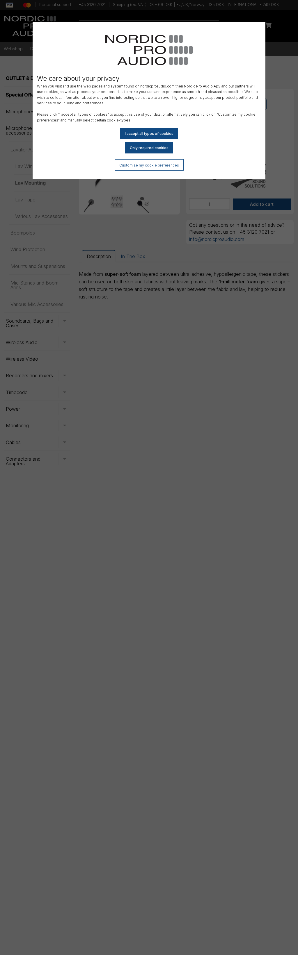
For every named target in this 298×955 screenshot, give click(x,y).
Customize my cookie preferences (149, 165)
